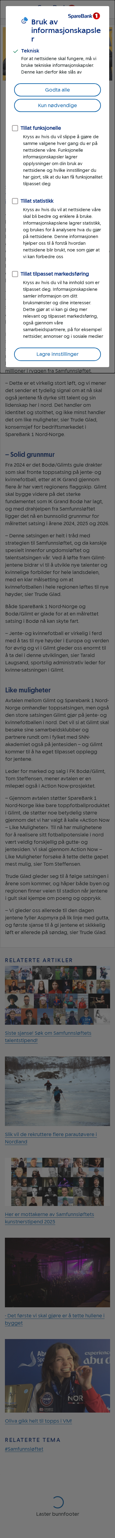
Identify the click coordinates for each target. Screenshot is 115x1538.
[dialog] (57, 186)
